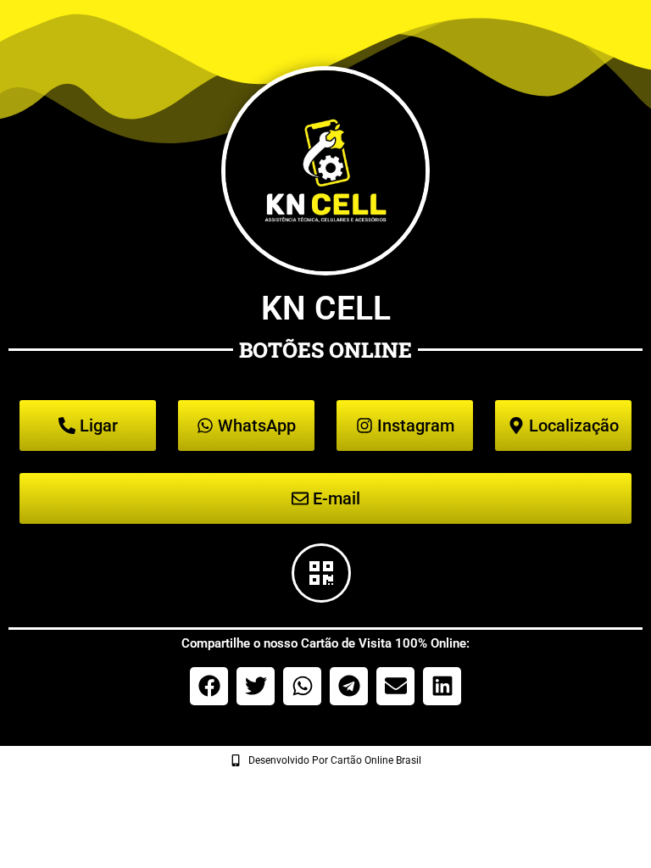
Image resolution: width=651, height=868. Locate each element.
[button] (209, 686)
